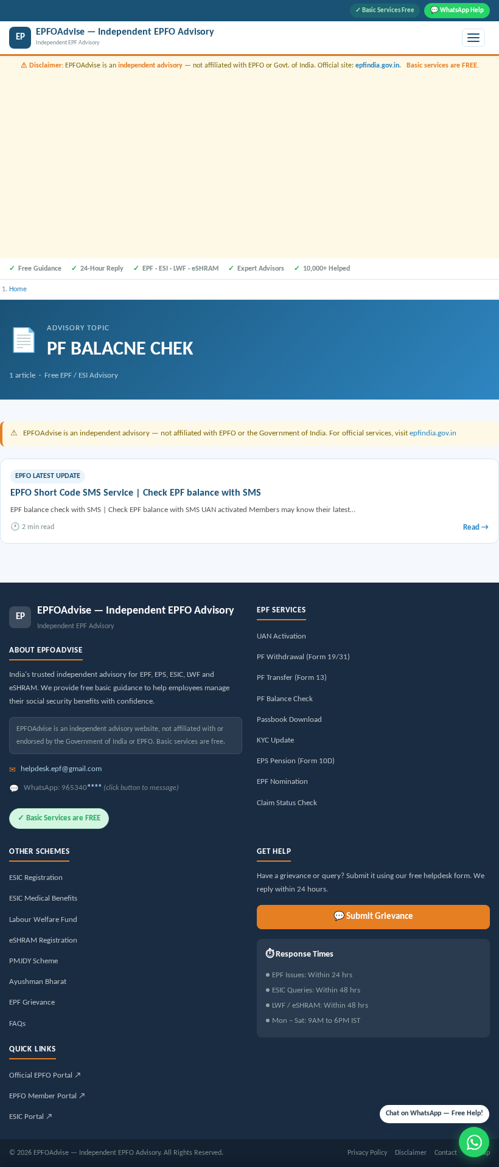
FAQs (17, 1024)
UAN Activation (281, 636)
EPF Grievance (32, 1002)
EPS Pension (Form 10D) (296, 761)
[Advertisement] (249, 163)
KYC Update (275, 740)
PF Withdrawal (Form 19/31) (303, 657)
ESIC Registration (36, 878)
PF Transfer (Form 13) (292, 678)
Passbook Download (289, 720)
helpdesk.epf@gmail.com (61, 769)
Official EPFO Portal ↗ (45, 1075)
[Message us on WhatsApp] (474, 1142)
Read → (476, 528)
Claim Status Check (287, 803)
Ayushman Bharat (37, 982)
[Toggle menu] (473, 38)
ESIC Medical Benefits (43, 898)
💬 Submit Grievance (373, 916)
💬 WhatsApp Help (457, 10)
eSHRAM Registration (43, 940)
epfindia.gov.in (377, 65)
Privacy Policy (367, 1153)
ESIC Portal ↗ (30, 1117)
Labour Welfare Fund (43, 920)
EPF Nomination (282, 782)
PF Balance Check (285, 699)
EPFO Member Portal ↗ (47, 1096)
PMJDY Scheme (33, 961)
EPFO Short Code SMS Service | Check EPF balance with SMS (135, 493)
